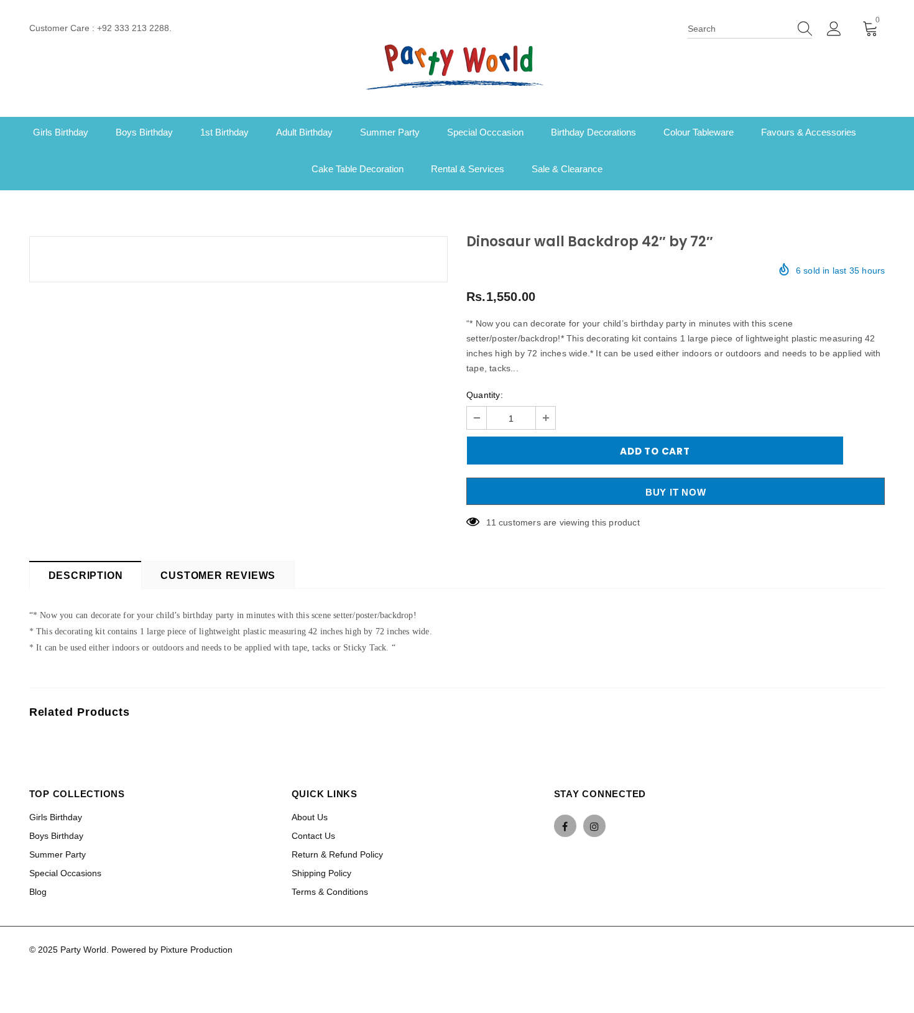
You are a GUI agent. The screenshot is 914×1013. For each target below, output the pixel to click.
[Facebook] (565, 826)
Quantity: (484, 395)
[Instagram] (594, 826)
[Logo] (457, 65)
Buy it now (675, 492)
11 (491, 522)
